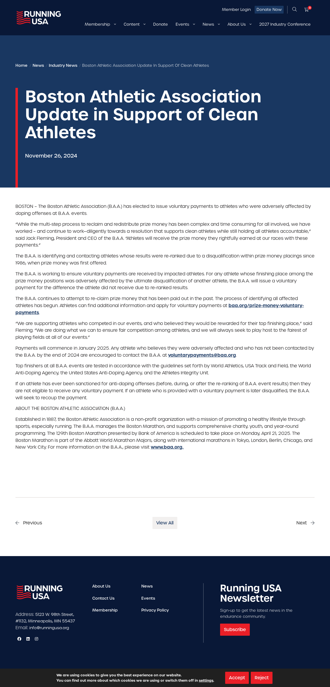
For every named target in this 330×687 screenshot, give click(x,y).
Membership (105, 610)
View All (164, 523)
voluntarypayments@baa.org (202, 355)
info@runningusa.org (49, 627)
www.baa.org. (167, 447)
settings (206, 680)
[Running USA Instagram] (36, 639)
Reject (262, 677)
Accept (237, 677)
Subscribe (235, 629)
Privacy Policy (155, 610)
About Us (101, 586)
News (147, 586)
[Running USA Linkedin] (28, 639)
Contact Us (103, 598)
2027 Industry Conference (285, 24)
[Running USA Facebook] (19, 639)
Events (148, 598)
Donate (160, 24)
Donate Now (269, 9)
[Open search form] (294, 10)
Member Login (236, 9)
